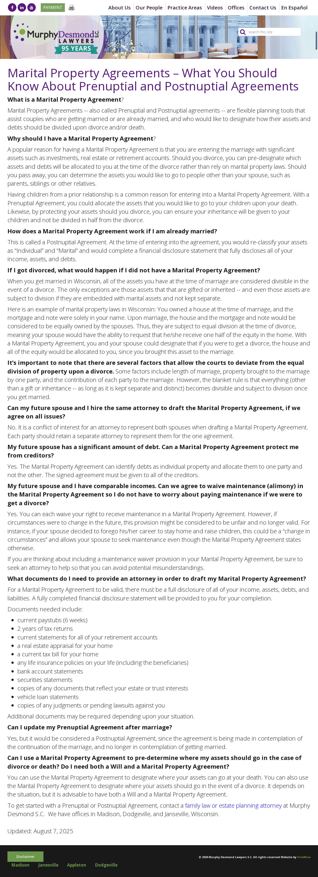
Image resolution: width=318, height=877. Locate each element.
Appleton (76, 865)
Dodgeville (106, 865)
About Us (119, 7)
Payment (52, 7)
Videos (215, 7)
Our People (149, 7)
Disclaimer (25, 856)
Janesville (48, 865)
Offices (236, 7)
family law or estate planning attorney (233, 805)
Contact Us (262, 7)
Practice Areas (184, 7)
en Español (294, 7)
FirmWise (304, 857)
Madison (20, 865)
